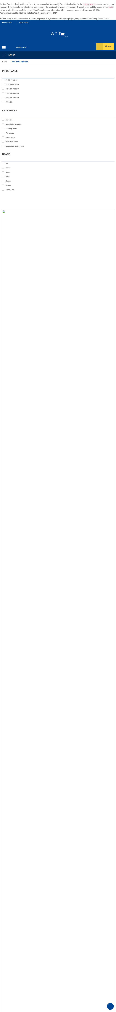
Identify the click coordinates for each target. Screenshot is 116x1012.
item (108, 46)
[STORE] (4, 54)
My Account (7, 23)
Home (4, 62)
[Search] (110, 55)
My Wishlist (24, 23)
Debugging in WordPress (32, 10)
